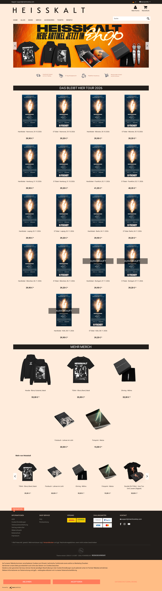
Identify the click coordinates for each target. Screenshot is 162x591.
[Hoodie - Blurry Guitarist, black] (35, 370)
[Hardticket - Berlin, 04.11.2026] (98, 210)
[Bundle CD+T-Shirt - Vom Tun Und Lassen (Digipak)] (128, 472)
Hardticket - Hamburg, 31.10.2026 (29, 181)
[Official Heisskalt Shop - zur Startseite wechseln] (50, 10)
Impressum (15, 536)
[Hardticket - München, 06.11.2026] (29, 260)
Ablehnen (27, 581)
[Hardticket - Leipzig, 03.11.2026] (29, 210)
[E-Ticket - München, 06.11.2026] (63, 260)
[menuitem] (133, 2)
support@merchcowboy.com (131, 519)
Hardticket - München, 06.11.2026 (29, 281)
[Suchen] (148, 18)
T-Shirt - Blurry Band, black (21, 486)
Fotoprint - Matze (101, 486)
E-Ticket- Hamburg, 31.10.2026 (64, 181)
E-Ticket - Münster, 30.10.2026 (132, 132)
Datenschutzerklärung (126, 581)
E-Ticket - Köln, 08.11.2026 (98, 331)
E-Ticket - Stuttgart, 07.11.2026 (132, 281)
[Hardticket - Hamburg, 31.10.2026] (29, 160)
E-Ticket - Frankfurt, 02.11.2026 (132, 181)
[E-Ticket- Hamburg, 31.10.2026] (63, 160)
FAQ (40, 519)
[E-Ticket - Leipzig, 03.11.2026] (63, 210)
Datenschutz (16, 533)
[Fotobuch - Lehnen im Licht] (48, 472)
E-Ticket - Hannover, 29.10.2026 (64, 132)
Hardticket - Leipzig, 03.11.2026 (30, 231)
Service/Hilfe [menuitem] (145, 2)
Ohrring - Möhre (74, 486)
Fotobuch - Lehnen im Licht (48, 486)
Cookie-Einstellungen (19, 522)
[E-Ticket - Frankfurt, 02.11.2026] (132, 160)
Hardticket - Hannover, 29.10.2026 (30, 132)
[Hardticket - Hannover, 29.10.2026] (29, 111)
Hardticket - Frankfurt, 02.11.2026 (98, 181)
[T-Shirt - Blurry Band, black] (21, 472)
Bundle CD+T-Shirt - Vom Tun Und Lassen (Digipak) (128, 487)
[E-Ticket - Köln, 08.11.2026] (98, 310)
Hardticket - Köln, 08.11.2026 (64, 331)
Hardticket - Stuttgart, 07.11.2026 (98, 281)
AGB (13, 519)
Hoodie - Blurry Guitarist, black (35, 390)
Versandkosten (48, 542)
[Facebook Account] (120, 524)
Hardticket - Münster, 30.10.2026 (98, 132)
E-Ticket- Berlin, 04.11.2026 (132, 231)
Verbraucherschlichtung (20, 525)
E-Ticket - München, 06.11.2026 (64, 281)
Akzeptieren (76, 581)
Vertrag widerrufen (18, 527)
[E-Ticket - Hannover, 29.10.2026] (63, 111)
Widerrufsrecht (17, 530)
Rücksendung (44, 522)
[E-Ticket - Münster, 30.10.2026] (132, 111)
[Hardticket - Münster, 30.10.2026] (98, 111)
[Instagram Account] (125, 524)
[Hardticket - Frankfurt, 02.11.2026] (98, 160)
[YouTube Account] (129, 524)
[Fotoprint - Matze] (101, 472)
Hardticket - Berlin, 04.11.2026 (98, 231)
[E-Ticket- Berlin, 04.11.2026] (132, 210)
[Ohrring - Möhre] (75, 472)
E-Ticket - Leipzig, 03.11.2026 (64, 231)
